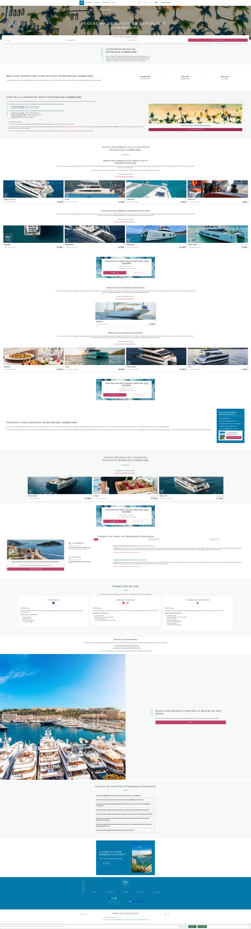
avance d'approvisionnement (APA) (73, 126)
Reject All (192, 926)
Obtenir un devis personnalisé (195, 129)
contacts (113, 272)
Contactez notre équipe (14, 130)
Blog (152, 2)
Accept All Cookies (202, 926)
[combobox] (95, 40)
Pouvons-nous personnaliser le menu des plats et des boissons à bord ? (115, 830)
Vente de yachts (106, 2)
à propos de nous (141, 892)
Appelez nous (137, 272)
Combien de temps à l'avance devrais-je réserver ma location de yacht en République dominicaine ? (123, 810)
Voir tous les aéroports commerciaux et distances (126, 552)
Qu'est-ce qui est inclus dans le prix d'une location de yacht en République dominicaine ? (120, 799)
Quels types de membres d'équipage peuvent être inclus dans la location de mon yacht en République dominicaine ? (123, 804)
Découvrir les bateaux (218, 40)
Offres (113, 2)
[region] (125, 926)
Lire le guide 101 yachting (234, 437)
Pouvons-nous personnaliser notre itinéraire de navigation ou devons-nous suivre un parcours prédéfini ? (124, 814)
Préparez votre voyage (36, 569)
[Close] (248, 926)
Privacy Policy (83, 914)
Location (97, 2)
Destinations (88, 2)
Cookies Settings (182, 926)
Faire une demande (166, 2)
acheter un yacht (110, 892)
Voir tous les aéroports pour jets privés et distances (126, 566)
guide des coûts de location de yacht (75, 130)
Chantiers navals (157, 892)
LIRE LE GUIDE (106, 863)
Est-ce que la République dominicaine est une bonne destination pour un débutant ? (118, 795)
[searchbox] (96, 40)
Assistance (145, 2)
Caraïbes (138, 59)
